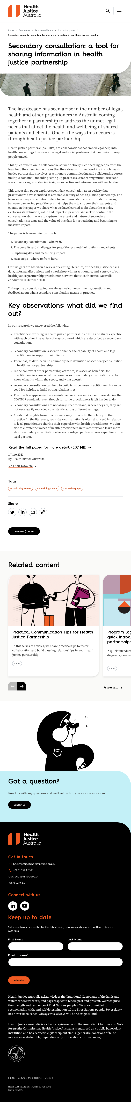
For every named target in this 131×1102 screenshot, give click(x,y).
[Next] (21, 686)
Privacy (11, 1077)
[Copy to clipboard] (43, 512)
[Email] (33, 512)
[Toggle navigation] (119, 11)
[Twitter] (12, 512)
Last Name (75, 939)
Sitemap (49, 1077)
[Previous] (12, 686)
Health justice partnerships (27, 148)
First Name (15, 939)
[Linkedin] (22, 512)
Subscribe (19, 980)
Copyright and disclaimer (30, 1077)
